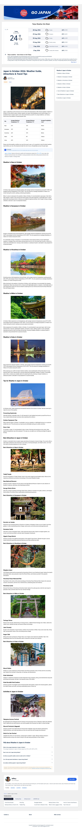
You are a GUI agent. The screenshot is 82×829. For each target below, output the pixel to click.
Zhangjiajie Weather (38, 802)
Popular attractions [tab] (8, 798)
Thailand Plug (22, 804)
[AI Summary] (50, 150)
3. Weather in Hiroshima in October (64, 80)
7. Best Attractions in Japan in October (65, 94)
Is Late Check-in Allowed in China (40, 804)
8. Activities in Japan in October (64, 98)
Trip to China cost (66, 804)
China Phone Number (9, 802)
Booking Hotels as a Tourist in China (12, 804)
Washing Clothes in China (54, 802)
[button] (28, 747)
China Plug (22, 802)
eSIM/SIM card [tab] (36, 798)
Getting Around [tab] (27, 798)
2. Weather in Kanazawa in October (64, 76)
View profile (72, 779)
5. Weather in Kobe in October (63, 87)
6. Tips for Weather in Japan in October (65, 91)
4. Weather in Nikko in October (63, 83)
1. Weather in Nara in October (63, 73)
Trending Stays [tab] (18, 798)
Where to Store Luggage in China (55, 804)
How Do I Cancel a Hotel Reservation (70, 802)
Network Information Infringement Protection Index (41, 768)
